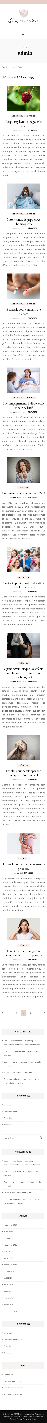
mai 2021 (8, 1251)
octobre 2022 (9, 1238)
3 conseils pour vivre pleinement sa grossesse (23, 866)
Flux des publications (12, 1381)
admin (15, 130)
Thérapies (23, 488)
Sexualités (23, 577)
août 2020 (8, 1278)
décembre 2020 (10, 1265)
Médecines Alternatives (23, 116)
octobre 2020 (9, 1271)
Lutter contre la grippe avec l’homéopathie (23, 221)
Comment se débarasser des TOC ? (23, 493)
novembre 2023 (10, 1225)
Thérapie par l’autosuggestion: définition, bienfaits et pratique (23, 953)
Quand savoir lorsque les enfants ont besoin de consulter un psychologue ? (23, 673)
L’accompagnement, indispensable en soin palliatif (23, 405)
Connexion (8, 1374)
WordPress (32, 1419)
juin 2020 (7, 1291)
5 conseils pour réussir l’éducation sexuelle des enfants (23, 585)
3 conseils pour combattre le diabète (23, 311)
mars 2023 (8, 1232)
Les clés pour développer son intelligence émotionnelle (23, 773)
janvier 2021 (9, 1258)
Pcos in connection (26, 1414)
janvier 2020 (9, 1304)
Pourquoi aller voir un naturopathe (18, 1072)
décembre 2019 (10, 1311)
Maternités (23, 859)
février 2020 (9, 1298)
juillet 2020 (8, 1285)
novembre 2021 (10, 1245)
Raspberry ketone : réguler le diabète (24, 123)
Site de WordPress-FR (13, 1394)
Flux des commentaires (13, 1388)
